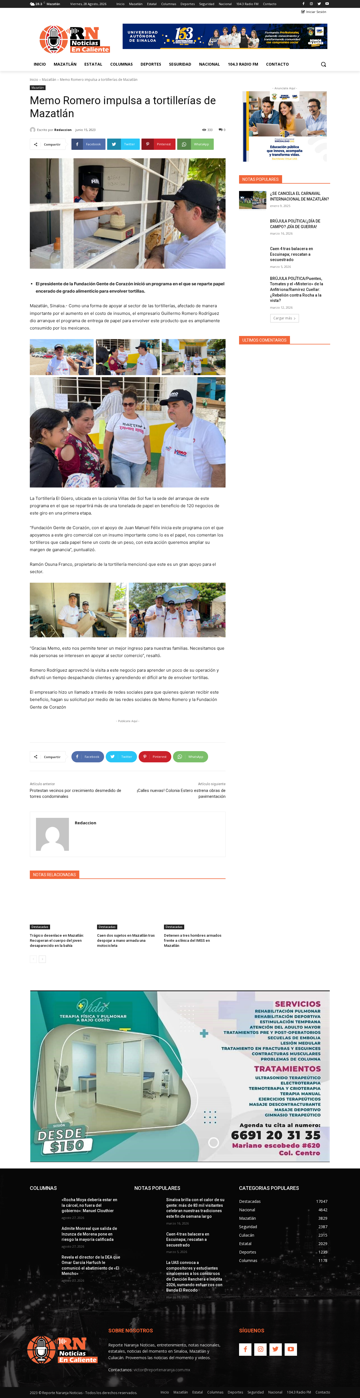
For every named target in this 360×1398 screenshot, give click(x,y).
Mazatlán (49, 79)
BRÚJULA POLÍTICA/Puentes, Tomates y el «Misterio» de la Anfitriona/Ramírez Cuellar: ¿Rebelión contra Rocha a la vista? (296, 289)
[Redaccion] (33, 130)
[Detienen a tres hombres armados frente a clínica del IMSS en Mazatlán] (195, 907)
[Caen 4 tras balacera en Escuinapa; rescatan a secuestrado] (252, 255)
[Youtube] (327, 4)
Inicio (34, 79)
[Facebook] (303, 4)
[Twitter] (319, 4)
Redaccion (63, 130)
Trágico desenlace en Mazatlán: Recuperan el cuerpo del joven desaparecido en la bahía (57, 940)
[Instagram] (311, 4)
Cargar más (282, 318)
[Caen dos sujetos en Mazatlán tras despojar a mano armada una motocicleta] (128, 907)
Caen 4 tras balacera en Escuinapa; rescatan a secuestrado (291, 254)
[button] (323, 64)
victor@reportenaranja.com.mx (162, 1369)
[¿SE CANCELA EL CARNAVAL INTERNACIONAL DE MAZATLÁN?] (252, 200)
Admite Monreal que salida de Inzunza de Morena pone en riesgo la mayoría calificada (89, 1234)
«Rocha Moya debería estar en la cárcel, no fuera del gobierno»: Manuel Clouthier (89, 1205)
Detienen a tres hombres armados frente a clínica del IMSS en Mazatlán (192, 940)
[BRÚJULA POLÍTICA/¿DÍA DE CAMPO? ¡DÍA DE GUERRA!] (252, 228)
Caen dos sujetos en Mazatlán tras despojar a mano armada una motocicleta (126, 940)
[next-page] (42, 959)
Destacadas (40, 927)
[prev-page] (33, 959)
